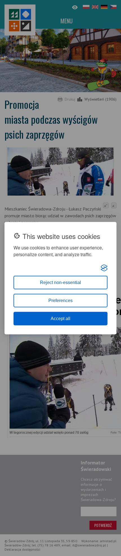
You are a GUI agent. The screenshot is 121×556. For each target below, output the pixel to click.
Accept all (60, 318)
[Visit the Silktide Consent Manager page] (104, 267)
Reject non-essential (60, 282)
